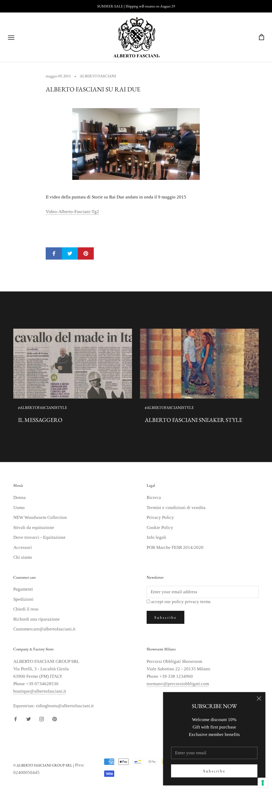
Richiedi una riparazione (36, 619)
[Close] (259, 698)
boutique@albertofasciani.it (39, 691)
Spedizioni (23, 599)
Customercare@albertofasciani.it (44, 629)
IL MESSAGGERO (40, 420)
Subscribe (214, 770)
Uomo (19, 507)
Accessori (22, 547)
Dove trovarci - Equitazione (39, 537)
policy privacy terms (191, 601)
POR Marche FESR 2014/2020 (175, 547)
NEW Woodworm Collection (40, 517)
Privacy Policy (160, 517)
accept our (181, 601)
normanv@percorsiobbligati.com (178, 683)
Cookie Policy (160, 527)
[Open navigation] (11, 37)
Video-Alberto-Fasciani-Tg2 (72, 211)
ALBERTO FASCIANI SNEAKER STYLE (193, 420)
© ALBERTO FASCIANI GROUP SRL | (44, 765)
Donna (19, 497)
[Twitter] (28, 718)
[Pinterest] (54, 718)
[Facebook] (15, 718)
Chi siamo (22, 557)
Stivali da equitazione (33, 527)
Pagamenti (23, 589)
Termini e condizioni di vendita (176, 507)
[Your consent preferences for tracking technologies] (263, 783)
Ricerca (154, 497)
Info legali (156, 537)
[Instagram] (41, 718)
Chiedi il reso (26, 609)
